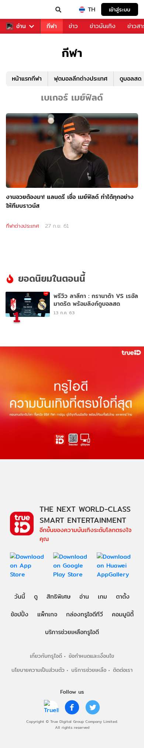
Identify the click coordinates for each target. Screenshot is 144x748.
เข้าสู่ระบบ (119, 9)
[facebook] (72, 707)
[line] (51, 707)
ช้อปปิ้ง (19, 614)
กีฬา (52, 26)
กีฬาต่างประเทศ (22, 226)
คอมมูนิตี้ (123, 614)
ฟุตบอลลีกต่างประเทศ (80, 78)
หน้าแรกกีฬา (27, 78)
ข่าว (73, 26)
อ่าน (21, 26)
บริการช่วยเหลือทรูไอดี (72, 632)
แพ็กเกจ (47, 614)
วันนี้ (19, 596)
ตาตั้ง (123, 596)
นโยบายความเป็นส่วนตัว (38, 670)
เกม (102, 596)
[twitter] (92, 707)
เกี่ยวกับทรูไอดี (46, 655)
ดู (36, 596)
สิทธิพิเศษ (59, 596)
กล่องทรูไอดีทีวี (84, 614)
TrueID (20, 9)
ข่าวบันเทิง (103, 26)
